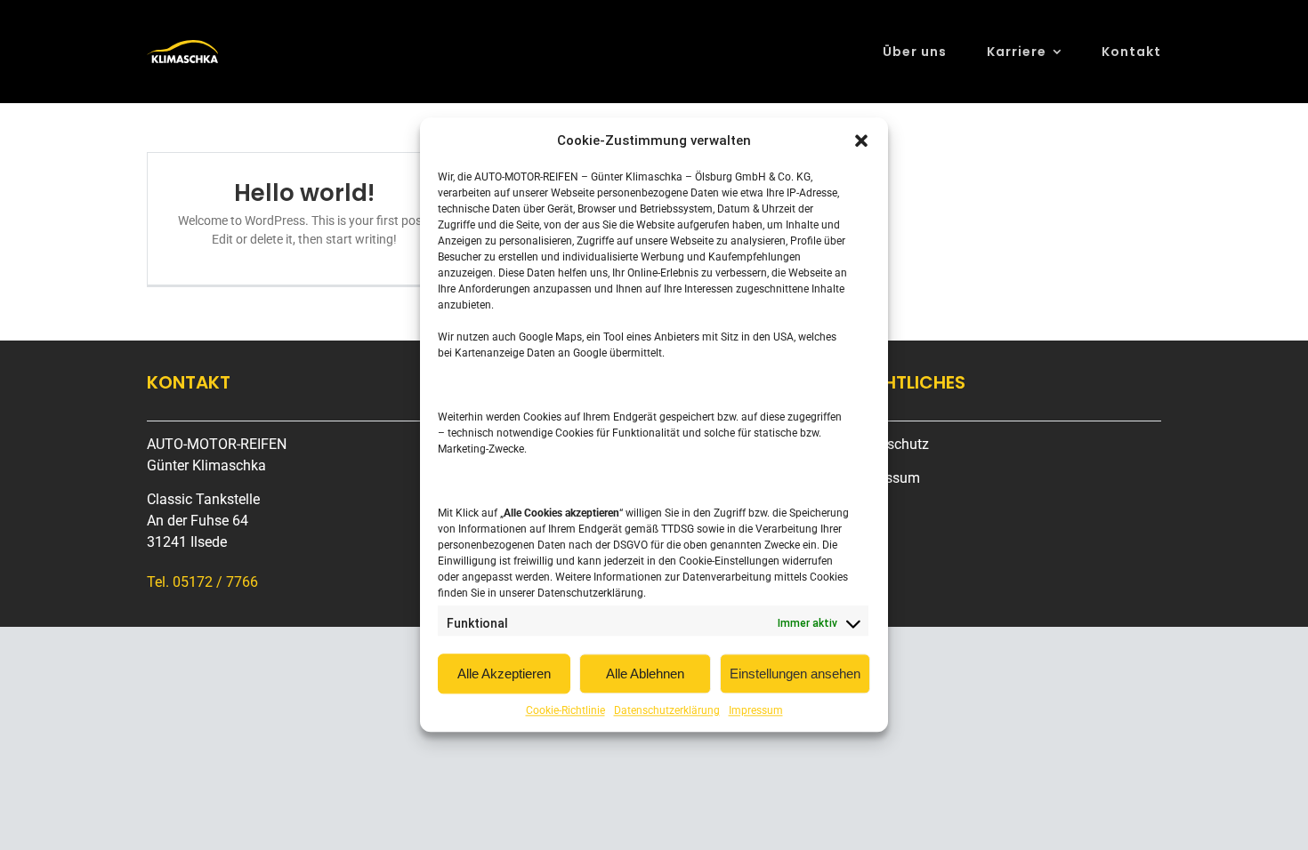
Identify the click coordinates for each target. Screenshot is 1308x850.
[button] (861, 141)
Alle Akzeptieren (504, 673)
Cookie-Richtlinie (565, 711)
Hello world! (304, 193)
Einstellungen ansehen (795, 673)
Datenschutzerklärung (667, 711)
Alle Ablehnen (645, 673)
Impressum (756, 711)
